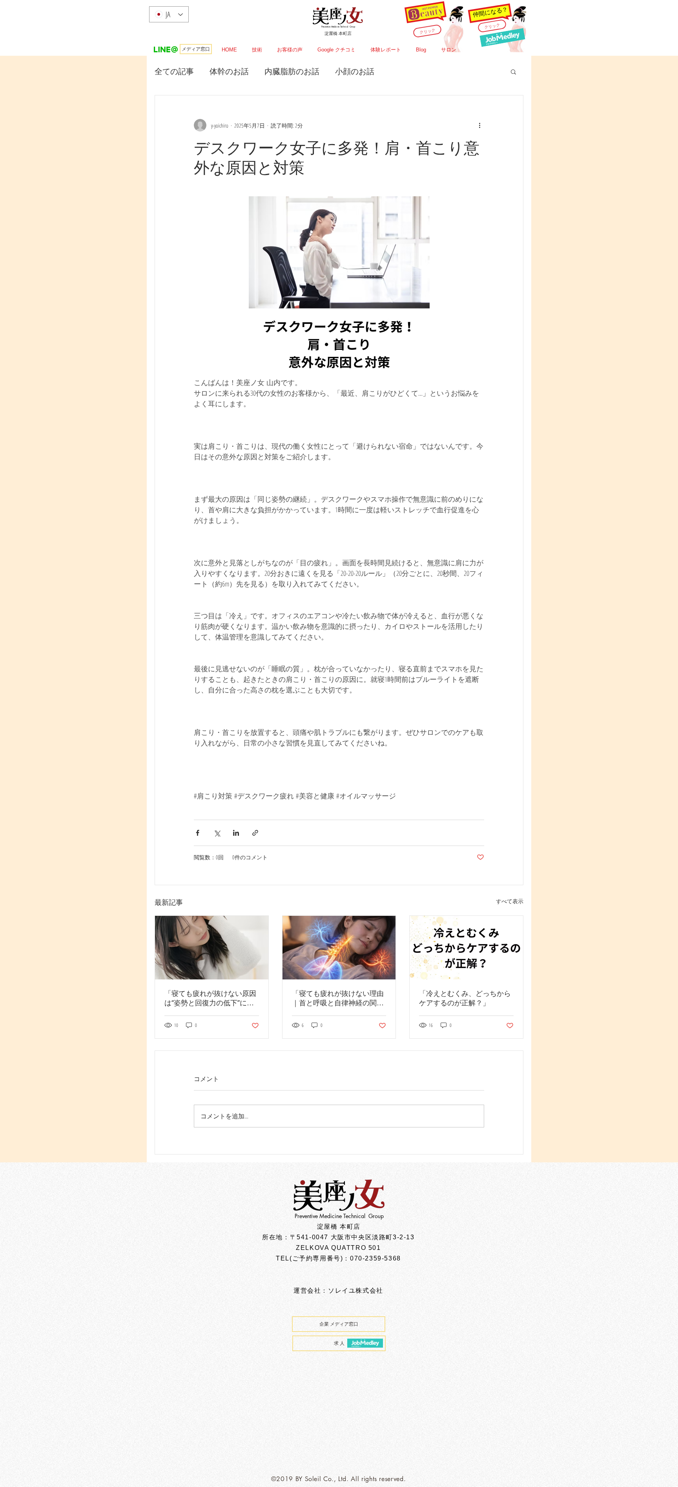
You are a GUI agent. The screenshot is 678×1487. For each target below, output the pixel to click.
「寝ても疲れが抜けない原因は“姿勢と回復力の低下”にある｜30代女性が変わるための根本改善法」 (210, 998)
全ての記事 (174, 71)
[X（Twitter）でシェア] (217, 833)
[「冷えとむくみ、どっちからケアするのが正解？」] (466, 947)
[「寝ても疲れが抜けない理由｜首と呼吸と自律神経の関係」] (339, 947)
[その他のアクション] (479, 125)
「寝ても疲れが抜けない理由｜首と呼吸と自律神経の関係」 (338, 998)
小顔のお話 (354, 71)
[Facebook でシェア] (197, 833)
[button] (513, 71)
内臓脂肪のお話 (291, 71)
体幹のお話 (229, 71)
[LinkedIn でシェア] (236, 833)
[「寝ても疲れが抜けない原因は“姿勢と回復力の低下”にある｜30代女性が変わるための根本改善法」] (211, 947)
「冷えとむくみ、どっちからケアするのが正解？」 (465, 998)
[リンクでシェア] (255, 833)
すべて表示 (509, 901)
